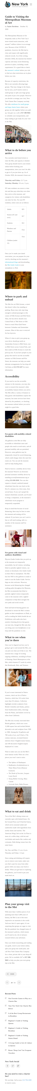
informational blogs (11, 262)
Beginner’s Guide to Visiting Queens (18, 1022)
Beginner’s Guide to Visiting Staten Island (18, 1037)
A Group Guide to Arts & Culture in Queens (20, 1044)
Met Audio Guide (13, 265)
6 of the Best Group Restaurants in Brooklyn (19, 1014)
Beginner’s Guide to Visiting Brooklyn (18, 1029)
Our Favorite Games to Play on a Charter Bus (19, 1000)
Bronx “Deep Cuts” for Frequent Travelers (19, 1051)
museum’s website (13, 70)
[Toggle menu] (31, 4)
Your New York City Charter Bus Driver (20, 1007)
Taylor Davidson (13, 26)
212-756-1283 (26, 1080)
